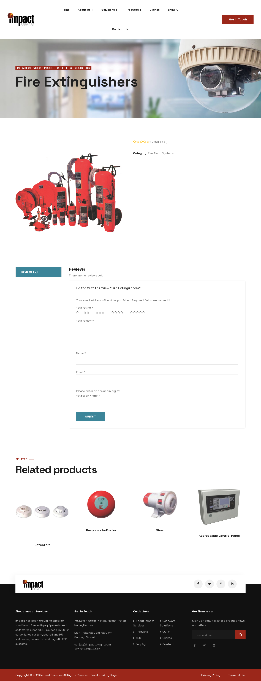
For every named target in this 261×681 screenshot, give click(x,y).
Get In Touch (238, 19)
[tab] (38, 272)
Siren (160, 530)
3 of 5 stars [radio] (102, 312)
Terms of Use (237, 675)
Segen (114, 675)
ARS (138, 638)
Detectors (42, 545)
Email (80, 372)
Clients (155, 10)
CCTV (166, 632)
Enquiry (173, 10)
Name (81, 353)
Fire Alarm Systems (161, 153)
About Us (84, 10)
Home (66, 10)
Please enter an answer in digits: (98, 391)
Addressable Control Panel (219, 536)
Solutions (108, 10)
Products (132, 10)
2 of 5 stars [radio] (88, 312)
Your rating (84, 307)
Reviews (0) (29, 272)
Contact (168, 644)
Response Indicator (101, 530)
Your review (85, 320)
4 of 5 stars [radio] (119, 312)
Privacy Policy (210, 675)
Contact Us (120, 29)
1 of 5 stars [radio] (78, 312)
